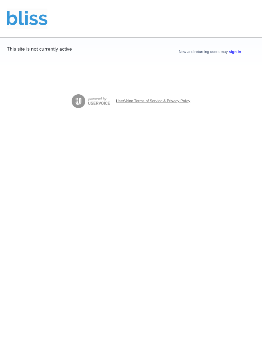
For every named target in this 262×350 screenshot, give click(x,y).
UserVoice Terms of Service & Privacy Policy (153, 101)
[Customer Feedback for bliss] (27, 19)
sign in (235, 52)
